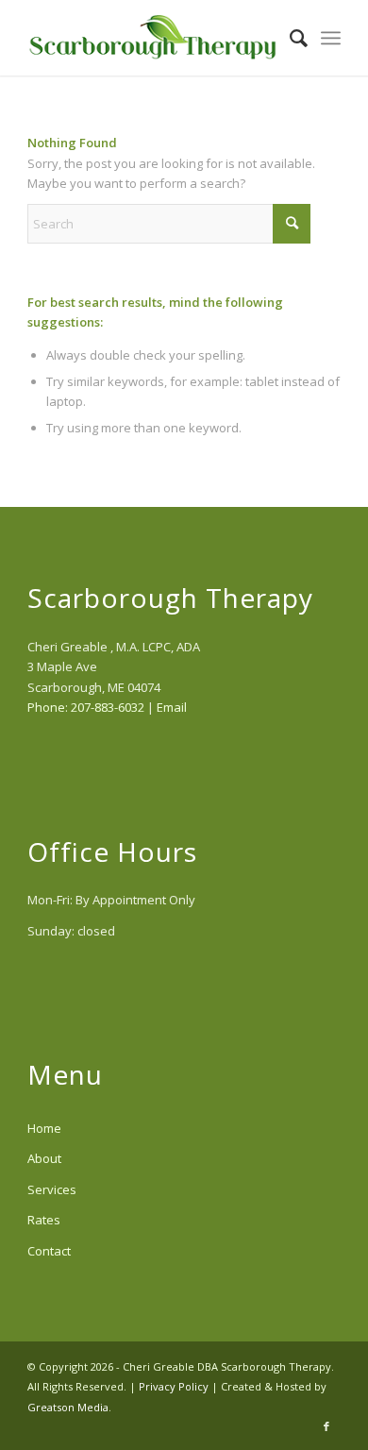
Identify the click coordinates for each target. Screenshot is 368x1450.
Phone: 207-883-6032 (85, 707)
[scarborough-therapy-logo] (152, 38)
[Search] (289, 38)
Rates (43, 1219)
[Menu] (331, 37)
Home (44, 1128)
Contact (49, 1250)
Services (51, 1189)
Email (172, 707)
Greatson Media (68, 1407)
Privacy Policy (174, 1386)
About (44, 1158)
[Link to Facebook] (326, 1426)
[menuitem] (289, 38)
